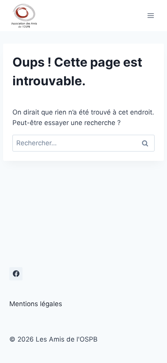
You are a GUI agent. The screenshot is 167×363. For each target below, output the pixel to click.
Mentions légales (35, 304)
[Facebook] (16, 273)
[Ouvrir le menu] (150, 15)
